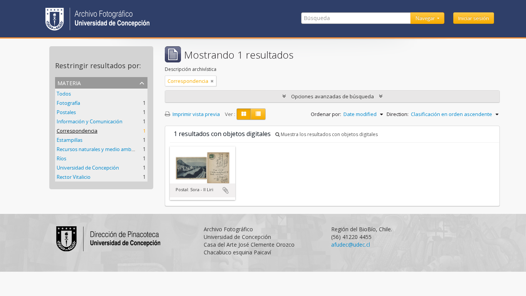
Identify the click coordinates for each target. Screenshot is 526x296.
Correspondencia (77, 130)
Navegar (425, 18)
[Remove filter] (212, 81)
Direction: (398, 114)
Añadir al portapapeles (225, 190)
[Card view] (243, 114)
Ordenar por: (326, 114)
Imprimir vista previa (195, 114)
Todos (64, 93)
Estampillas (69, 139)
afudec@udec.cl (350, 244)
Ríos (61, 158)
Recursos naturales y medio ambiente (100, 149)
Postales (66, 112)
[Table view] (258, 114)
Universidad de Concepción (88, 167)
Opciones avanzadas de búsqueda (332, 96)
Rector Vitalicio (73, 176)
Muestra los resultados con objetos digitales (329, 134)
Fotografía (68, 102)
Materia (69, 82)
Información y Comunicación (89, 121)
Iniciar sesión (473, 18)
